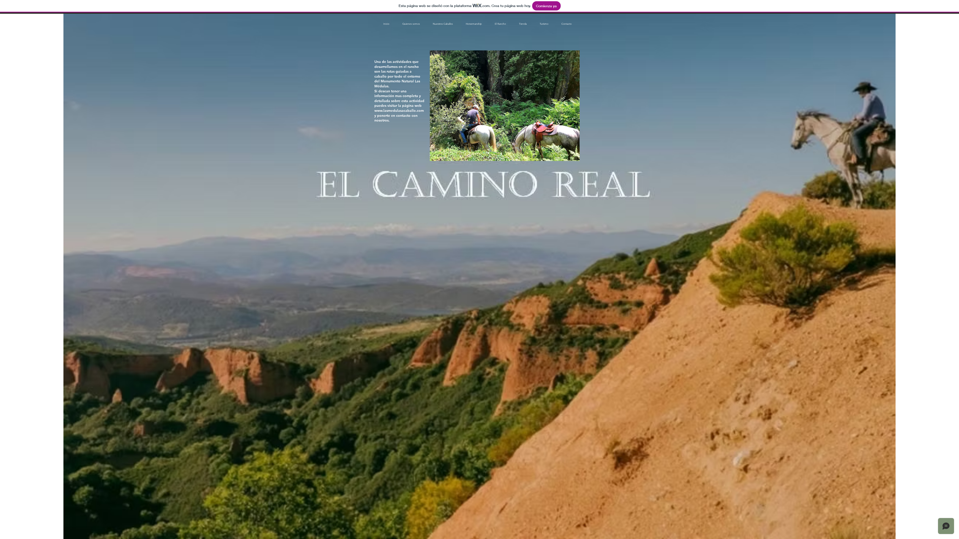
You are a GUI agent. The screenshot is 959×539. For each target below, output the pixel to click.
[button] (442, 24)
